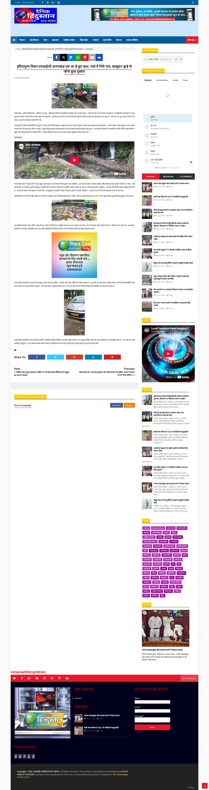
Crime (146, 528)
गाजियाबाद (153, 550)
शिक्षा (172, 586)
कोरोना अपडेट (169, 546)
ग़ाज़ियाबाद (174, 550)
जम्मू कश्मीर (167, 555)
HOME (17, 2)
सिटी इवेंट (168, 591)
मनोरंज (146, 577)
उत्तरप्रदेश (163, 541)
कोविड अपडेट (182, 546)
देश (173, 564)
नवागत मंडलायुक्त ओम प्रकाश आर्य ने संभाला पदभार (171, 183)
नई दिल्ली (147, 568)
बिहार (154, 573)
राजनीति (179, 577)
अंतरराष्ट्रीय (182, 528)
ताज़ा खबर (147, 564)
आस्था (168, 537)
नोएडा (163, 568)
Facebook (116, 405)
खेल (145, 550)
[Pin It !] (112, 357)
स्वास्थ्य (146, 595)
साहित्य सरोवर (157, 591)
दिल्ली (166, 564)
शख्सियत (154, 586)
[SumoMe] (99, 57)
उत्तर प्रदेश (177, 537)
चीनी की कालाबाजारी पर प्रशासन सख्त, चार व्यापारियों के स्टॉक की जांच (169, 413)
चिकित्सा (146, 555)
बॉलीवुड (161, 573)
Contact (78, 698)
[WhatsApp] (77, 57)
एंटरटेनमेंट (157, 546)
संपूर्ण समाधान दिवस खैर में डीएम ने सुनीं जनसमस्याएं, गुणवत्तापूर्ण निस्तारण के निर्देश (171, 277)
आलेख (160, 537)
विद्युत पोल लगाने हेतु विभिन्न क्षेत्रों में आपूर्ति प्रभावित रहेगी (173, 263)
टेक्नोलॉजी (157, 559)
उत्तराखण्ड (147, 546)
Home (18, 49)
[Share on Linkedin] (93, 357)
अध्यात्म (146, 532)
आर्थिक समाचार (149, 537)
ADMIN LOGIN (28, 2)
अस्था (174, 532)
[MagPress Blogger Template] (35, 20)
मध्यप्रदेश (181, 573)
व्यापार (146, 586)
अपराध (166, 532)
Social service (158, 528)
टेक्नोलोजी (167, 559)
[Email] (92, 57)
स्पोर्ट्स (177, 591)
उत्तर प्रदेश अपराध (150, 541)
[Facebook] (56, 57)
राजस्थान (147, 582)
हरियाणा (154, 595)
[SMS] (70, 57)
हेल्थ (162, 595)
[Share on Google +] (74, 357)
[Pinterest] (85, 57)
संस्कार (146, 591)
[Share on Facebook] (36, 357)
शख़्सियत (164, 586)
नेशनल (156, 568)
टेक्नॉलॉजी (147, 559)
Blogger (129, 405)
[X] (63, 57)
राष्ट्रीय (156, 582)
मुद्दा (172, 577)
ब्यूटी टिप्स (171, 573)
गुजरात (184, 550)
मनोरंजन (155, 577)
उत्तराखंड (174, 541)
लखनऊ (164, 582)
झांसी (185, 555)
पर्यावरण (178, 568)
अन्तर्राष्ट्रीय (156, 532)
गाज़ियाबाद (164, 550)
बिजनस (146, 573)
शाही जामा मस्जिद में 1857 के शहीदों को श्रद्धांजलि (171, 196)
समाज (179, 586)
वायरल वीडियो (175, 582)
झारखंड (176, 555)
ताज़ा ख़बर (157, 564)
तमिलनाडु (178, 559)
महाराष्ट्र (164, 577)
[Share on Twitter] (55, 357)
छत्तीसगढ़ (156, 555)
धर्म (179, 564)
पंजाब (171, 568)
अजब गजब (170, 528)
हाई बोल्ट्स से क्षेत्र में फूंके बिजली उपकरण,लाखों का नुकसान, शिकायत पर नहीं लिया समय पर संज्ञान (171, 224)
